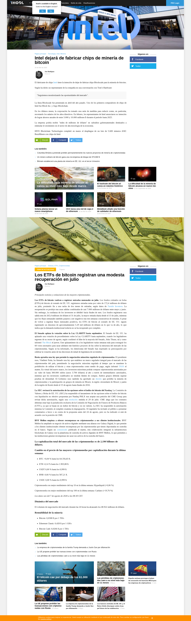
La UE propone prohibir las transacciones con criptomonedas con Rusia (66, 552)
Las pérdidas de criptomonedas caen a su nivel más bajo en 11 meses (66, 556)
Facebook (139, 59)
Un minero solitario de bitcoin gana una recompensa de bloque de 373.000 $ (68, 157)
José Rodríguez (49, 71)
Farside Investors (115, 306)
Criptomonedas (64, 266)
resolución (73, 399)
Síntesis (51, 266)
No (43, 11)
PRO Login (175, 3)
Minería (63, 54)
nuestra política (46, 619)
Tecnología (52, 54)
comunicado (62, 430)
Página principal (40, 54)
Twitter (138, 66)
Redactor (47, 74)
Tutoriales (65, 3)
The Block (46, 342)
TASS (121, 366)
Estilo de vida (76, 3)
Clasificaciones (89, 3)
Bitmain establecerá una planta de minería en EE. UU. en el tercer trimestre (68, 161)
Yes (51, 11)
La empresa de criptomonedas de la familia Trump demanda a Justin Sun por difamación (73, 547)
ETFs (56, 266)
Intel (58, 54)
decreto (99, 379)
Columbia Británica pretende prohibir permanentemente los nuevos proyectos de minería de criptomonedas (81, 153)
